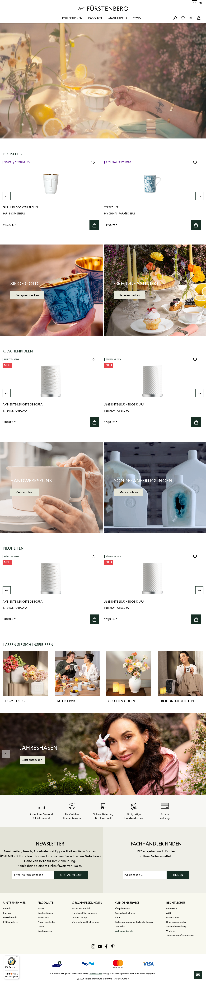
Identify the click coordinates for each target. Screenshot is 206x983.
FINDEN (178, 875)
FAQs (117, 917)
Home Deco (15, 701)
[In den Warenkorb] (94, 225)
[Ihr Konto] (191, 18)
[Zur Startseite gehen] (103, 8)
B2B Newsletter (10, 922)
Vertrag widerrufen (124, 931)
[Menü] (17, 957)
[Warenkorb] (199, 18)
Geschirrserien (44, 931)
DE (194, 3)
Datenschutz (172, 917)
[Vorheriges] (7, 196)
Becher (40, 908)
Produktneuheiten (176, 701)
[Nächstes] (199, 196)
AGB (168, 913)
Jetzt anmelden (71, 875)
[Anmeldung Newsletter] (198, 975)
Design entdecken (27, 295)
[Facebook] (106, 946)
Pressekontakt (10, 917)
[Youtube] (100, 946)
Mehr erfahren (25, 492)
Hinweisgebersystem (176, 922)
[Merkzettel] (183, 18)
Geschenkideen (121, 701)
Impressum (171, 908)
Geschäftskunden (87, 903)
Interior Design (79, 917)
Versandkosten (95, 973)
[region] (103, 196)
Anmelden (120, 926)
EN (200, 3)
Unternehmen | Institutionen (86, 922)
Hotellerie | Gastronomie (84, 913)
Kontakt (7, 908)
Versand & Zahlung (176, 926)
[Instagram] (93, 946)
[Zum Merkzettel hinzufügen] (93, 162)
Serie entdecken (129, 295)
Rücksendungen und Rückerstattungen (134, 922)
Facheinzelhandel (81, 908)
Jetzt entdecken (32, 760)
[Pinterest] (113, 946)
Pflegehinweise (122, 908)
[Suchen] (175, 18)
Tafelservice (67, 701)
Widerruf (170, 931)
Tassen (40, 926)
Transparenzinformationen (180, 935)
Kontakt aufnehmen (125, 913)
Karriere (7, 913)
